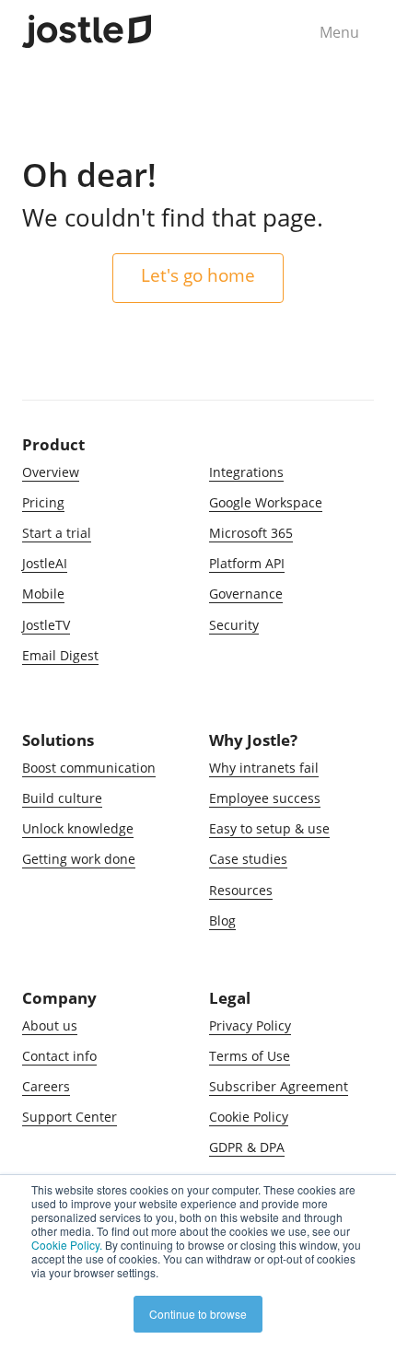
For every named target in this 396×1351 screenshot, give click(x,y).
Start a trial (56, 533)
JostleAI (44, 563)
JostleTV (46, 625)
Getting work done (78, 859)
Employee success (264, 798)
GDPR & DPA (247, 1147)
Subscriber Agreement (278, 1086)
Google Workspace (265, 502)
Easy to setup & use (269, 828)
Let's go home (198, 274)
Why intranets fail (264, 767)
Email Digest (60, 655)
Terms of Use (249, 1056)
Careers (46, 1086)
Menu (339, 32)
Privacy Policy (250, 1025)
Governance (246, 593)
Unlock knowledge (78, 828)
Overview (50, 472)
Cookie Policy (248, 1116)
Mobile (43, 593)
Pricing (43, 502)
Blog (222, 920)
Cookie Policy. (66, 1244)
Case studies (248, 859)
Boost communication (89, 767)
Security (234, 625)
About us (49, 1025)
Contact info (59, 1056)
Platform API (247, 563)
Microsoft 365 (251, 533)
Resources (241, 890)
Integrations (246, 472)
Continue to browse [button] (198, 1314)
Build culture (62, 798)
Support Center (69, 1116)
